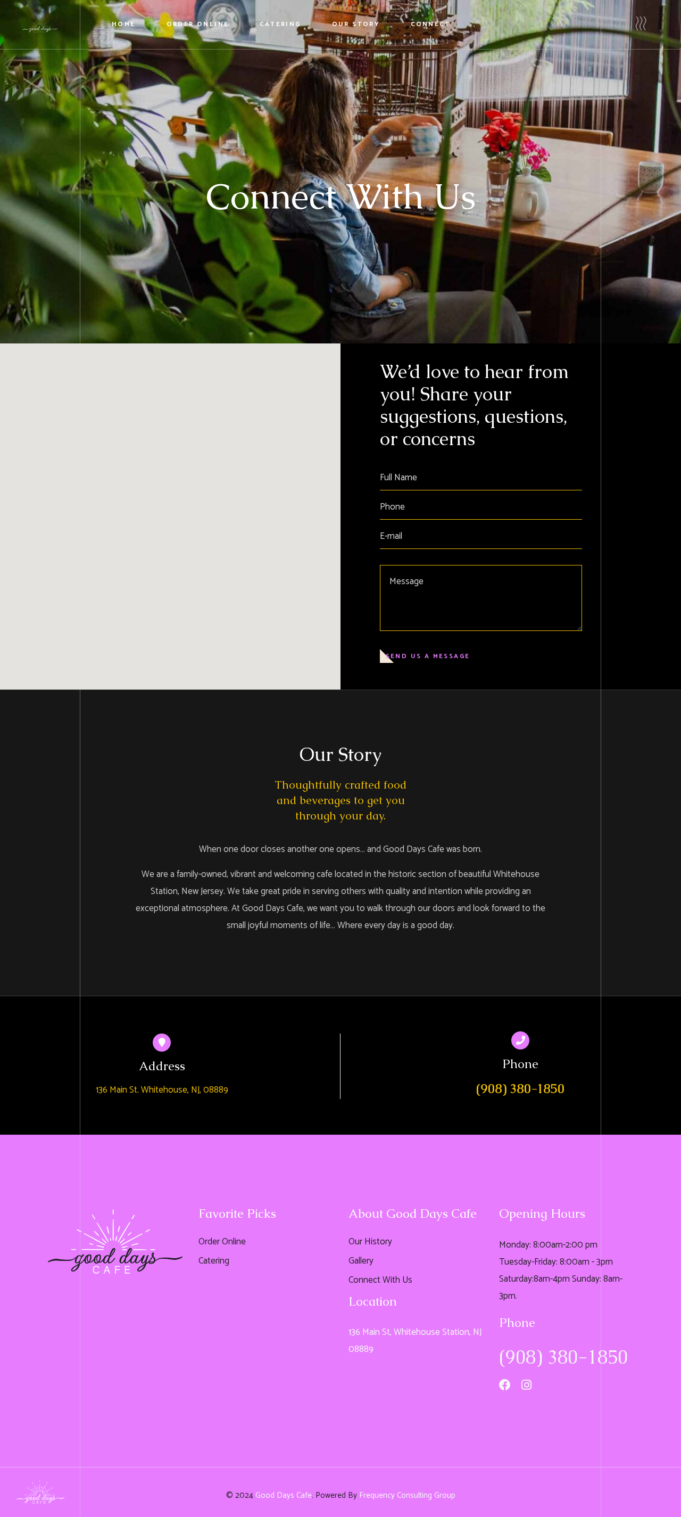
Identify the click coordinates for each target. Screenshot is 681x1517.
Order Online (222, 1241)
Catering (213, 1260)
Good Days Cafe (283, 1495)
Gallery (360, 1260)
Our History (370, 1241)
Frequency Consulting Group (407, 1495)
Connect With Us (380, 1280)
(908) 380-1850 (520, 1088)
